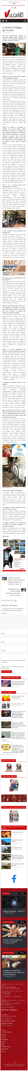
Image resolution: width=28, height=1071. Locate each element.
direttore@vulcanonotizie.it (8, 1021)
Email (3, 642)
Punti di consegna (7, 1032)
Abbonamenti (4, 1049)
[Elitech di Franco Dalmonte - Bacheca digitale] (14, 539)
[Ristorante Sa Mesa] (14, 445)
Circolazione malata (17, 847)
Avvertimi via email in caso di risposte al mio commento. (13, 661)
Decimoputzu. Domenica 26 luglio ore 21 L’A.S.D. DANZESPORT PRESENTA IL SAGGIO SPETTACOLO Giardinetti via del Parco (18, 714)
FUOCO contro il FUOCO (17, 832)
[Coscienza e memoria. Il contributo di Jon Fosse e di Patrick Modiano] (14, 955)
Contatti (3, 1037)
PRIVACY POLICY (5, 1010)
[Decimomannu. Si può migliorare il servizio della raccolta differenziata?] (6, 855)
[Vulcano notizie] (3, 20)
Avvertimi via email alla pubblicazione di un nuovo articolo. (13, 667)
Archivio (3, 1051)
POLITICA (3, 1042)
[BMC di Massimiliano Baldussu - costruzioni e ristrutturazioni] (14, 260)
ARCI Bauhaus (4, 1039)
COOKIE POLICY (13, 1010)
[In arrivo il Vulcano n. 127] (6, 703)
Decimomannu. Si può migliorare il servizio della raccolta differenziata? (18, 857)
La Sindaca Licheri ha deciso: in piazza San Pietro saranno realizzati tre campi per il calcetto (16, 581)
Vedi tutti (22, 893)
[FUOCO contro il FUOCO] (6, 831)
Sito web (3, 650)
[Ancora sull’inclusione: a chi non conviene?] (14, 925)
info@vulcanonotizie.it (7, 1023)
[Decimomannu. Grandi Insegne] (6, 839)
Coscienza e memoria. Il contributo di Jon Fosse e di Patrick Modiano (13, 972)
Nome (3, 633)
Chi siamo (3, 1030)
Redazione (3, 1034)
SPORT (3, 1044)
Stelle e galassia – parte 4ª (14, 911)
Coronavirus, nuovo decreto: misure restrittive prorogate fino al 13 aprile (13, 592)
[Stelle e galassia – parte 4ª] (14, 896)
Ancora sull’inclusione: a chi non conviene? (12, 941)
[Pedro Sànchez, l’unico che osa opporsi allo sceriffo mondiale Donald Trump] (6, 681)
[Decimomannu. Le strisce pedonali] (6, 863)
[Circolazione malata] (6, 847)
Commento (4, 613)
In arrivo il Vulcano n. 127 (18, 704)
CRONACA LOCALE (5, 1046)
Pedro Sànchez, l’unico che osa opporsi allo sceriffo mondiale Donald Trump (18, 683)
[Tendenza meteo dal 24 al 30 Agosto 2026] (6, 695)
